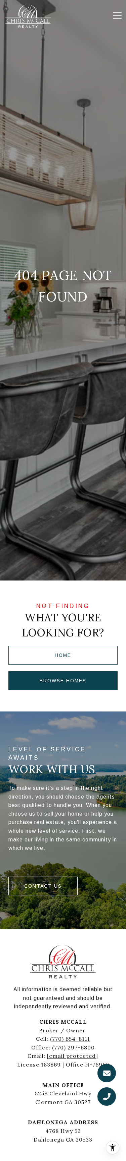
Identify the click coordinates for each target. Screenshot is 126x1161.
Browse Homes (63, 680)
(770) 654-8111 (70, 1038)
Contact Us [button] (43, 886)
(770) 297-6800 (73, 1047)
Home (63, 655)
